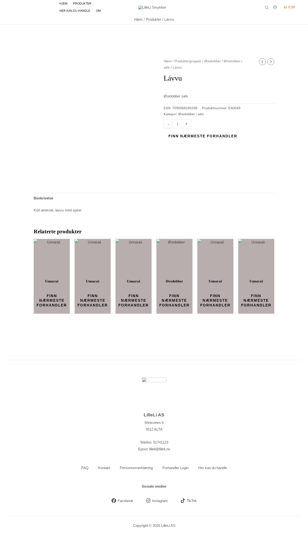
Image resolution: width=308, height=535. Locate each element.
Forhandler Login (175, 468)
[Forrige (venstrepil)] (8, 267)
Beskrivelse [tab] (43, 198)
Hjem (168, 61)
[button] (267, 8)
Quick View (52, 271)
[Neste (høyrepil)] (299, 267)
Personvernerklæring (136, 468)
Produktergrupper (187, 61)
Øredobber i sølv (191, 114)
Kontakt (104, 468)
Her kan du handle (212, 468)
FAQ (85, 468)
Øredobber (212, 61)
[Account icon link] (275, 7)
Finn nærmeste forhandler (202, 136)
